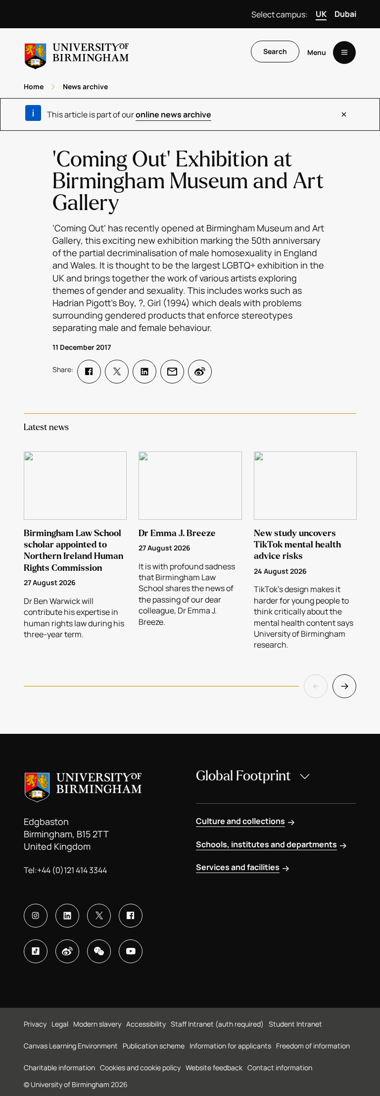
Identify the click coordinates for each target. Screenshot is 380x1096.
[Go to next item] (344, 686)
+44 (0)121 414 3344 (72, 870)
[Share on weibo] (200, 372)
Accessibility (146, 1024)
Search (275, 51)
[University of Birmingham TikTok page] (36, 951)
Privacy (35, 1024)
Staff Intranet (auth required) (217, 1024)
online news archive (173, 114)
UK (321, 13)
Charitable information (59, 1067)
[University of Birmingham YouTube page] (130, 951)
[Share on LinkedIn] (144, 372)
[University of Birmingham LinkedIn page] (67, 916)
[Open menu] (344, 52)
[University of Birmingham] (77, 52)
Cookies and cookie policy (140, 1067)
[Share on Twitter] (117, 372)
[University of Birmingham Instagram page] (36, 916)
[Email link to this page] (172, 372)
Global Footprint (243, 775)
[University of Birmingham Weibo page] (67, 951)
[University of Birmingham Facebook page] (130, 916)
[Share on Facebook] (89, 372)
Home (34, 86)
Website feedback (214, 1067)
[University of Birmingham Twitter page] (99, 916)
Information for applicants (230, 1045)
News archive (85, 86)
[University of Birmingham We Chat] (99, 951)
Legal (59, 1024)
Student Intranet (295, 1024)
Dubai (345, 13)
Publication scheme (154, 1045)
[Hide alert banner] (344, 114)
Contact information (279, 1067)
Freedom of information (313, 1045)
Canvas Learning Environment (71, 1045)
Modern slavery (97, 1024)
